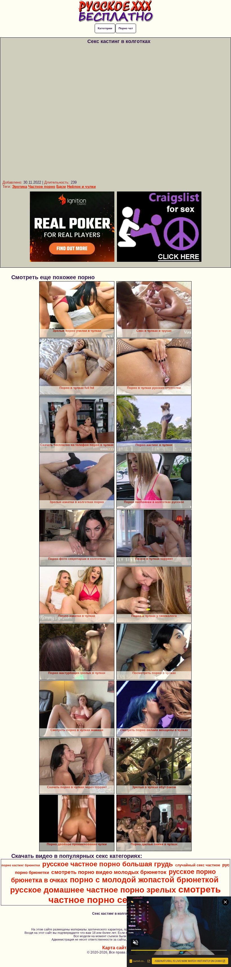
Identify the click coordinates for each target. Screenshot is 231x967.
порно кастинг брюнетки (20, 865)
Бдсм (61, 186)
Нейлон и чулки (81, 186)
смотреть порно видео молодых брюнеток (108, 872)
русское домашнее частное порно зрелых (93, 889)
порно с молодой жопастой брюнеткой (144, 880)
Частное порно (41, 186)
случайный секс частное (197, 865)
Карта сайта (115, 947)
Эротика (19, 186)
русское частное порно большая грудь (107, 864)
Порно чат (126, 28)
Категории (105, 28)
